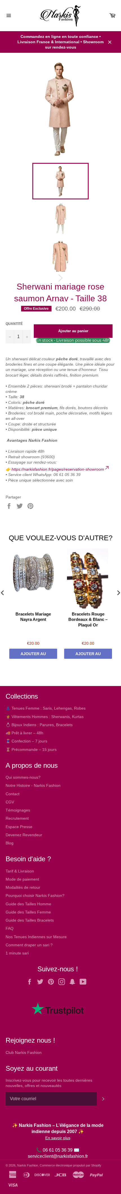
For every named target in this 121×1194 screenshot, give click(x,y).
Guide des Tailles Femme (28, 912)
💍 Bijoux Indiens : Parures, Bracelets (39, 725)
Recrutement (17, 818)
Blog (10, 843)
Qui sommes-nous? (23, 777)
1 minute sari (17, 953)
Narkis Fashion (27, 1165)
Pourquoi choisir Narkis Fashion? (35, 895)
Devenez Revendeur (24, 835)
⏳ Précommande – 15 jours (31, 749)
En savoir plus (57, 1138)
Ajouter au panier (33, 655)
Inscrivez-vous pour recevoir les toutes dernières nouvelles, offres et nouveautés (49, 1083)
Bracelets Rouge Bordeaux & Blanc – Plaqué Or (87, 619)
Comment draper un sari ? (29, 945)
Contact (12, 794)
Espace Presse (19, 826)
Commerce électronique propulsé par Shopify (70, 1165)
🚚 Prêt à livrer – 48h (24, 733)
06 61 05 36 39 (58, 1150)
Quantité (14, 324)
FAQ (10, 928)
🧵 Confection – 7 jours (26, 741)
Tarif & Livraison (20, 871)
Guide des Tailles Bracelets (30, 920)
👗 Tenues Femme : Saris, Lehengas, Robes (46, 708)
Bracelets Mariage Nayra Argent (33, 617)
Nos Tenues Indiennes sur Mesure (36, 937)
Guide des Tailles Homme (28, 904)
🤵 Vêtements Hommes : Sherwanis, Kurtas (45, 716)
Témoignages (18, 810)
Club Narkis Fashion (24, 1052)
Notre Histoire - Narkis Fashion (33, 785)
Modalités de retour (23, 887)
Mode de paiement (22, 879)
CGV (10, 802)
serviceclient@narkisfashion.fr (58, 1156)
